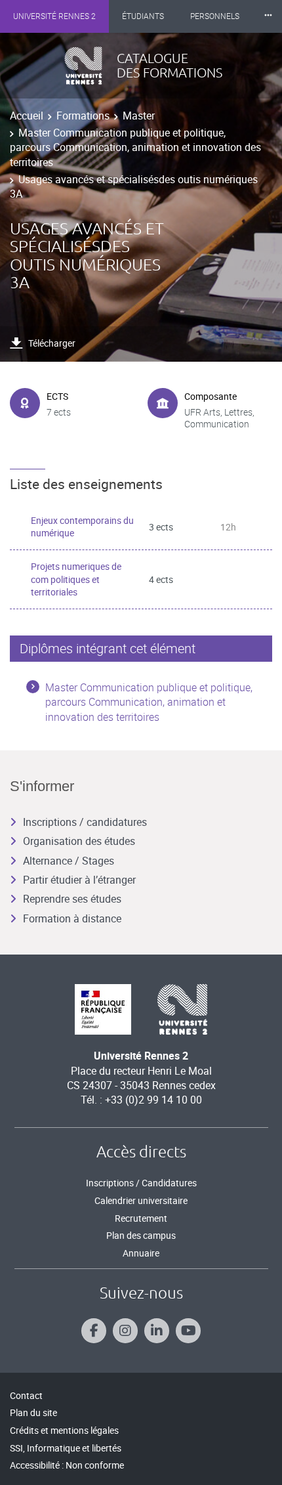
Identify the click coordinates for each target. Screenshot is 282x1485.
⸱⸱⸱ (268, 16)
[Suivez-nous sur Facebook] (93, 1330)
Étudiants (143, 16)
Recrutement (141, 1218)
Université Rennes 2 (54, 16)
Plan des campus (141, 1235)
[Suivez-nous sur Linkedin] (156, 1330)
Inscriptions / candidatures (85, 822)
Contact (26, 1395)
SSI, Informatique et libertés (65, 1448)
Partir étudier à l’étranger (79, 879)
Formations (83, 115)
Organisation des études (79, 841)
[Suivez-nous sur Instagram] (125, 1330)
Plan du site (33, 1412)
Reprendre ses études (72, 899)
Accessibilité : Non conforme (67, 1465)
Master (139, 115)
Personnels (214, 16)
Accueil (26, 115)
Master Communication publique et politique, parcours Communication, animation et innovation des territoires (135, 147)
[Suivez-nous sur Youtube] (188, 1330)
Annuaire (141, 1253)
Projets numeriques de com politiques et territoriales (76, 579)
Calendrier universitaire (141, 1200)
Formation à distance (72, 918)
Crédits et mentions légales (64, 1430)
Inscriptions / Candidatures (141, 1182)
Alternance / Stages (68, 860)
